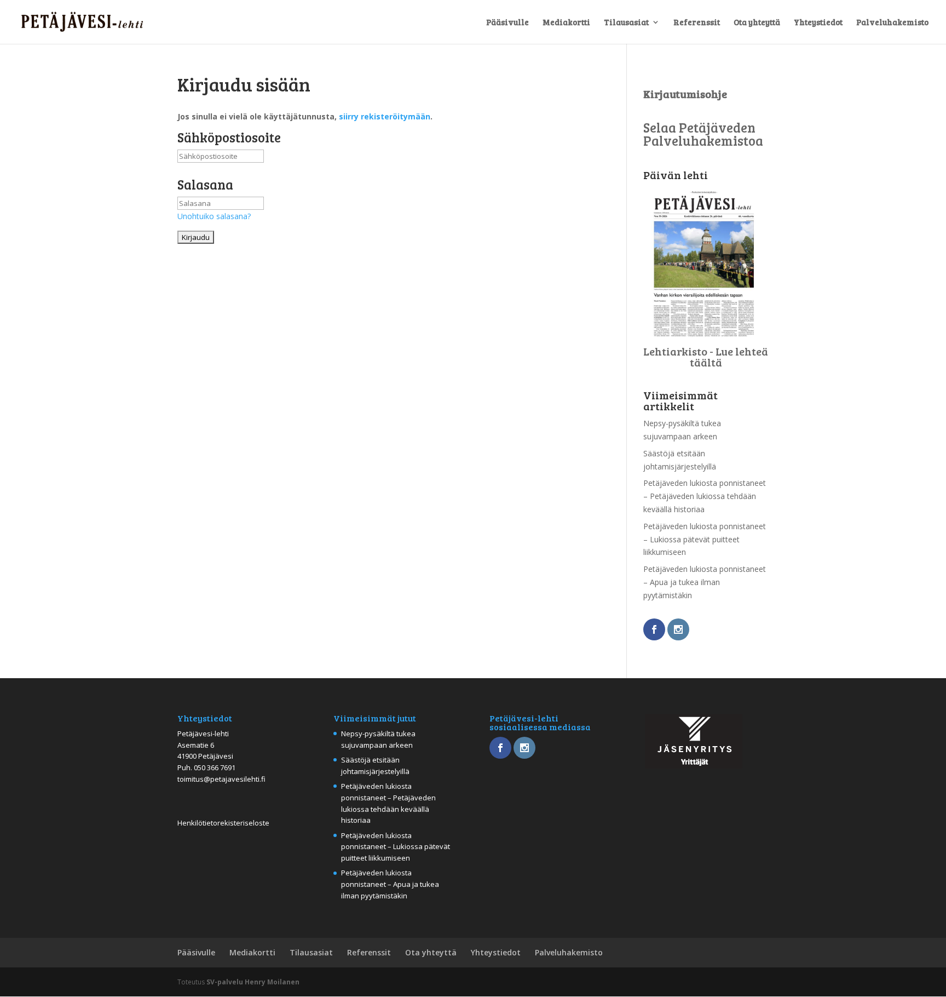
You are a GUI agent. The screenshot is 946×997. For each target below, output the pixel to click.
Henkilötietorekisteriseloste (223, 823)
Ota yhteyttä (757, 22)
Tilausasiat (626, 22)
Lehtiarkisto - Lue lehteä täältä (705, 356)
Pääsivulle (507, 22)
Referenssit (696, 22)
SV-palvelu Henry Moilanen (252, 982)
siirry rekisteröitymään (384, 116)
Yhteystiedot (818, 22)
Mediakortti (566, 22)
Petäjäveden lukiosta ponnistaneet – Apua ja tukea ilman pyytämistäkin (704, 582)
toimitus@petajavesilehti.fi (221, 779)
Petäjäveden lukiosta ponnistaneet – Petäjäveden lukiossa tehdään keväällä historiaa (704, 496)
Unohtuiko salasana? (214, 216)
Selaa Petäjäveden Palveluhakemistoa (703, 134)
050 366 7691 (214, 767)
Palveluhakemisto (892, 22)
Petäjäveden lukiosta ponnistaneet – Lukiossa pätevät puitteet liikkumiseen (704, 539)
